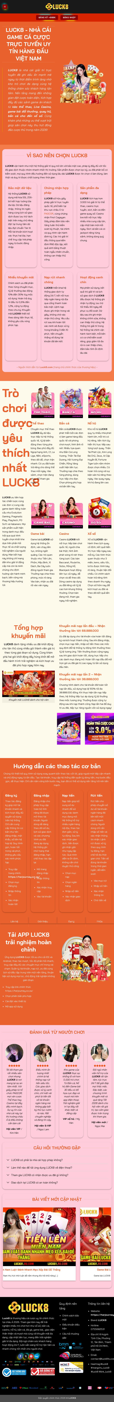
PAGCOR (48, 213)
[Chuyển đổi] (8, 1160)
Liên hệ (14, 921)
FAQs (100, 921)
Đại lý (71, 921)
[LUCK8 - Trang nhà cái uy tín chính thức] (57, 6)
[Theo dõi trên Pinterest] (31, 1356)
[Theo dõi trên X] (25, 1356)
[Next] (109, 1246)
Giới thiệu (43, 921)
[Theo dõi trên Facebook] (20, 1356)
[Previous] (58, 731)
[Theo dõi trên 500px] (36, 1356)
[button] (5, 6)
